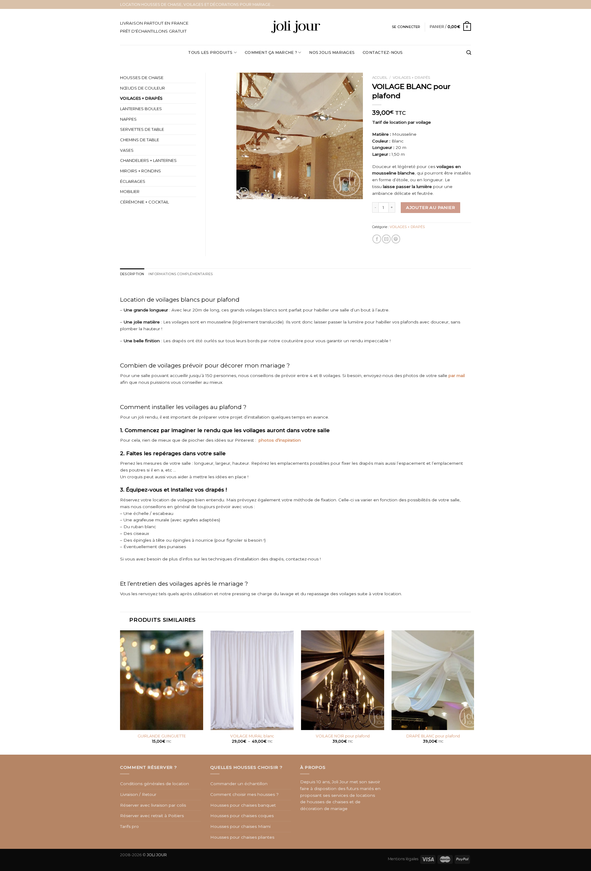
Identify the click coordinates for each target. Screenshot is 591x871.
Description (132, 274)
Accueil (380, 77)
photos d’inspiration (280, 440)
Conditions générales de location (154, 783)
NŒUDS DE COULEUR (142, 88)
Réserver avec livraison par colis (153, 805)
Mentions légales (403, 859)
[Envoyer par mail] (386, 239)
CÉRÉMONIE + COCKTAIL (144, 201)
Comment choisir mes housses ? (244, 794)
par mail (456, 375)
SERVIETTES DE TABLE (142, 129)
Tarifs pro (129, 826)
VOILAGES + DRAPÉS (411, 77)
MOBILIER (129, 191)
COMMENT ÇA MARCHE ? (271, 52)
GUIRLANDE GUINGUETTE (162, 736)
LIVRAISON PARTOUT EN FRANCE (154, 23)
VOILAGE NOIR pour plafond (343, 736)
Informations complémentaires (180, 274)
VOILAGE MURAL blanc (252, 736)
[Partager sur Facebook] (376, 239)
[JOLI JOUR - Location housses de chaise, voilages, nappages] (296, 27)
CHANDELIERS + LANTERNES (148, 160)
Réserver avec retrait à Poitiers (152, 815)
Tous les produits (210, 52)
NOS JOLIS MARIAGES (332, 52)
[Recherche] (468, 53)
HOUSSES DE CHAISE (141, 77)
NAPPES (128, 119)
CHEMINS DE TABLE (139, 139)
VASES (127, 150)
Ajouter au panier (430, 207)
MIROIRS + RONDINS (140, 170)
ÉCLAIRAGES (132, 181)
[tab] (132, 274)
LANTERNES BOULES (141, 108)
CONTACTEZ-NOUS (383, 52)
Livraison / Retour (138, 794)
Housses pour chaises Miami (240, 826)
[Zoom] (244, 192)
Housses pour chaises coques (242, 815)
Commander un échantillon (238, 783)
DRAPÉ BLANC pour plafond (433, 736)
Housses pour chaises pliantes (242, 837)
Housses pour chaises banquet (243, 805)
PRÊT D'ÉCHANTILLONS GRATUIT (153, 31)
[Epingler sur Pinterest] (396, 239)
